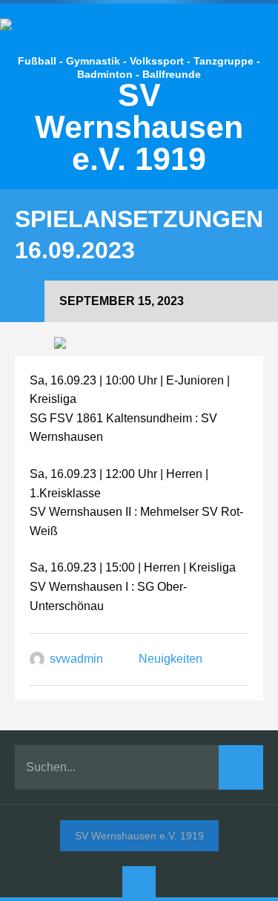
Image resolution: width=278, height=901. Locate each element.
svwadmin (76, 658)
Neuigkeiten (170, 658)
